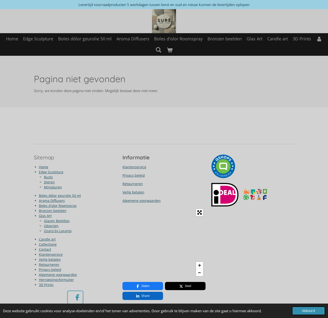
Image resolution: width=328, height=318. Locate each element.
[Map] (164, 242)
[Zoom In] (199, 265)
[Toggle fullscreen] (199, 212)
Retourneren (49, 264)
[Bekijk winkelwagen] (169, 50)
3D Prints (46, 284)
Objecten (51, 226)
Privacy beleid (50, 269)
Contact (45, 249)
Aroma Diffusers (52, 200)
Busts (48, 177)
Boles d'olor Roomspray (58, 205)
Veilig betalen (50, 259)
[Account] (319, 38)
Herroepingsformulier (56, 279)
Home (43, 167)
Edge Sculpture (51, 172)
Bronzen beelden (53, 210)
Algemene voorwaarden (58, 274)
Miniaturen (53, 187)
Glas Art (45, 215)
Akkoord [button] (308, 311)
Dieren (49, 182)
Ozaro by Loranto (58, 231)
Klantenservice (51, 254)
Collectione (48, 244)
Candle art (47, 239)
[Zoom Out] (199, 272)
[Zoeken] (158, 49)
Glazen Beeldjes (57, 220)
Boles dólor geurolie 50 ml (60, 195)
